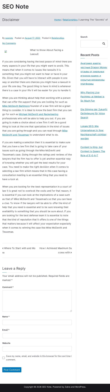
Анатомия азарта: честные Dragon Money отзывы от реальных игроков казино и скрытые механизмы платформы (93, 73)
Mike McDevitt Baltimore (16, 106)
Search (84, 37)
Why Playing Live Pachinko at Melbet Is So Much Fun (92, 96)
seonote (9, 38)
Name (6, 316)
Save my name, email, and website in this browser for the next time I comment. (39, 358)
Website (6, 343)
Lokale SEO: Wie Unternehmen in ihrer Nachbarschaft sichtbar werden (93, 132)
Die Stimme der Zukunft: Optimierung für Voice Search (93, 113)
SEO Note (15, 6)
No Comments (9, 43)
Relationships (58, 38)
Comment (8, 287)
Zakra (67, 387)
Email (5, 330)
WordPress (80, 387)
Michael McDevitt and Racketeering (38, 114)
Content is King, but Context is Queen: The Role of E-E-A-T (92, 151)
